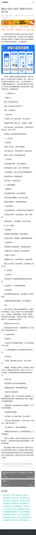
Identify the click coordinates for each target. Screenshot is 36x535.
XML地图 (30, 532)
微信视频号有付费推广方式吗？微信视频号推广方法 (17, 514)
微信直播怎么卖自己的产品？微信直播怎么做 (17, 517)
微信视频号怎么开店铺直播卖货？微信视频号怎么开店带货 (17, 506)
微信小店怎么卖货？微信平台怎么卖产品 (15, 495)
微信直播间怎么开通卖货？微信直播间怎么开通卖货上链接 (17, 520)
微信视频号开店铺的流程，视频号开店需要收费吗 (17, 501)
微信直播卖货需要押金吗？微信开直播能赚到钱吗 (17, 512)
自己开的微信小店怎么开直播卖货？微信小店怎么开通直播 (17, 509)
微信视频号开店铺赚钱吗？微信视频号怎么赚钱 (17, 503)
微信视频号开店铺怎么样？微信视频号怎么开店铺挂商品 (17, 498)
